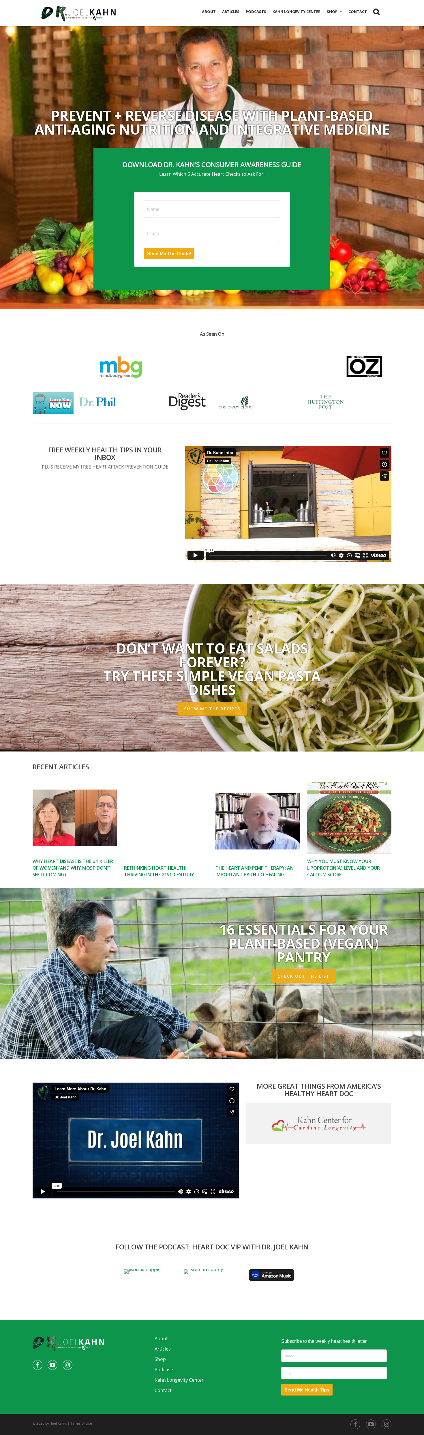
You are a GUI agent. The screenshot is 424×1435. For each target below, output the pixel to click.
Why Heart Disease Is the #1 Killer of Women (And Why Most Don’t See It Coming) (73, 868)
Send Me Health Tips (306, 1389)
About (209, 11)
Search (376, 13)
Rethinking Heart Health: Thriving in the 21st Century (159, 871)
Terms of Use (81, 1423)
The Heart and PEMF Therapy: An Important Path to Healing (254, 871)
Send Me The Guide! (169, 253)
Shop (332, 11)
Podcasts (256, 11)
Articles (230, 11)
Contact (357, 11)
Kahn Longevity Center (296, 11)
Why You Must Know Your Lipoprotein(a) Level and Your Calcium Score (343, 868)
